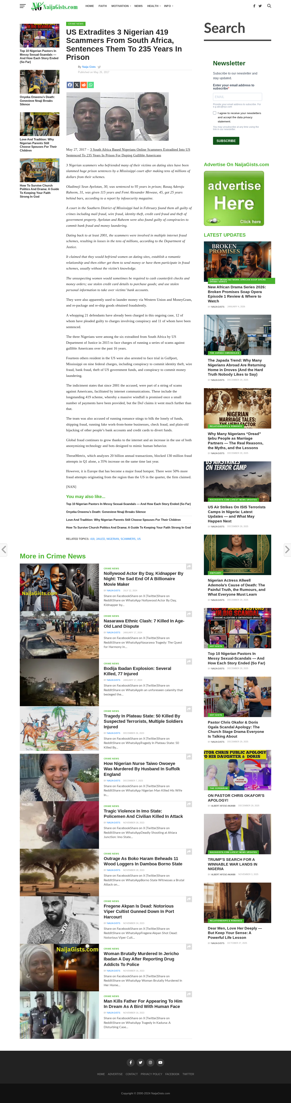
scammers (128, 538)
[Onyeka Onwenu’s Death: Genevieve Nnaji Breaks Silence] (39, 92)
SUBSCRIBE (226, 141)
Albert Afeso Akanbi (223, 806)
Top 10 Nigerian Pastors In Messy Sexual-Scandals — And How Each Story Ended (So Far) (39, 56)
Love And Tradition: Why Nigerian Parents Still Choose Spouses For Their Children (38, 145)
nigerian (113, 538)
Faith (103, 6)
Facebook (172, 1074)
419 (92, 538)
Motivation (120, 6)
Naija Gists (89, 66)
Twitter (188, 1074)
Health (152, 6)
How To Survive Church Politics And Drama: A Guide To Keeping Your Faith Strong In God (39, 191)
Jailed (100, 538)
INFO (167, 6)
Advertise (115, 1074)
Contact (132, 1074)
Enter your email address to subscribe (233, 87)
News (138, 6)
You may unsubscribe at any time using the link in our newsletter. (236, 128)
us (139, 538)
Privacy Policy (151, 1074)
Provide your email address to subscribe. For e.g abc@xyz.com (237, 105)
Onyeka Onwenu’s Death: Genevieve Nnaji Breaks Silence (37, 100)
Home (90, 6)
